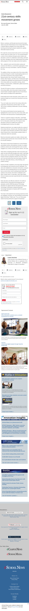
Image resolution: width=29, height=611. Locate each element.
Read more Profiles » (8, 411)
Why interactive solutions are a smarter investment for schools (11, 315)
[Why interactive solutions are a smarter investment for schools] (14, 335)
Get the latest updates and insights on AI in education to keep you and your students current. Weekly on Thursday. (14, 540)
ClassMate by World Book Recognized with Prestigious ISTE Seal (13, 475)
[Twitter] (4, 265)
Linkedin (14, 599)
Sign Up (4, 300)
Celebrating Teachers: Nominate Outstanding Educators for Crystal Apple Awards (13, 488)
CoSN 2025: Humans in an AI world (11, 456)
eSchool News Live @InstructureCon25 (12, 422)
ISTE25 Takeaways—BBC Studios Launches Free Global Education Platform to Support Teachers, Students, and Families (13, 426)
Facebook (14, 596)
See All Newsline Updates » (9, 495)
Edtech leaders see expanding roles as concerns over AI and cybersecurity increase (13, 450)
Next (19, 203)
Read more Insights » (8, 436)
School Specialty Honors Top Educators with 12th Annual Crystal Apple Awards (13, 479)
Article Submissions (14, 587)
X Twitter (14, 597)
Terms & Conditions (21, 248)
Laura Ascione (12, 257)
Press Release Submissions (14, 589)
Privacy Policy (14, 579)
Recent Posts (8, 255)
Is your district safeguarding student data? (13, 454)
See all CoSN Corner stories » (10, 462)
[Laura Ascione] (4, 263)
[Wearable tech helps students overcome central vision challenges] (7, 404)
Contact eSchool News (14, 586)
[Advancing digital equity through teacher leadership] (14, 364)
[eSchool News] (5, 1)
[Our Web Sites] (14, 549)
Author (2, 255)
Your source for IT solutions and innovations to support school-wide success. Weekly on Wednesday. (14, 528)
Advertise (15, 571)
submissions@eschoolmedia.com (9, 280)
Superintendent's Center (8, 276)
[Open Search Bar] (23, 1)
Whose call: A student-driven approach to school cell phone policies (12, 446)
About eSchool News (14, 578)
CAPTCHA (5, 239)
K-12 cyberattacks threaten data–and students (14, 459)
